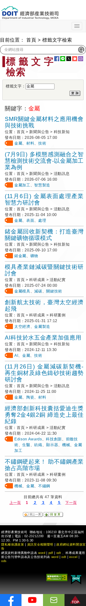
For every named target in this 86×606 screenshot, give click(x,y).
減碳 (38, 291)
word (55, 557)
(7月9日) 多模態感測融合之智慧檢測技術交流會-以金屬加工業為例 (44, 160)
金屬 (18, 143)
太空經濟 (22, 327)
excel (73, 557)
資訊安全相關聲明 (40, 544)
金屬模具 (22, 291)
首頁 (31, 40)
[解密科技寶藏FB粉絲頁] (11, 600)
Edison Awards (28, 439)
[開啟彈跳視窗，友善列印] (81, 58)
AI (16, 355)
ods (4, 561)
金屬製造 (42, 327)
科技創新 (54, 439)
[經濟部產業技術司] (29, 10)
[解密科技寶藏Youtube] (32, 600)
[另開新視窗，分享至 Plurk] (75, 58)
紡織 (38, 445)
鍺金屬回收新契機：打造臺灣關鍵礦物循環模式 (44, 234)
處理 (42, 220)
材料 (30, 143)
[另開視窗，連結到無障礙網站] (56, 577)
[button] (75, 600)
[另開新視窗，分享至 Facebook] (57, 58)
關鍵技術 (54, 291)
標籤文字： (16, 86)
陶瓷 (30, 397)
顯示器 (52, 445)
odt (58, 553)
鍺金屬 (20, 256)
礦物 (34, 256)
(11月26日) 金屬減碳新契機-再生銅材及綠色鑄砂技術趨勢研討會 (44, 373)
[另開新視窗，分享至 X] (69, 58)
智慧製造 (42, 185)
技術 (42, 143)
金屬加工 (22, 185)
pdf (50, 553)
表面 (30, 220)
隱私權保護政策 (12, 544)
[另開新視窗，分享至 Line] (63, 58)
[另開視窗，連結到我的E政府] (76, 579)
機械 (66, 445)
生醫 (26, 445)
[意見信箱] (53, 600)
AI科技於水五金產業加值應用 (43, 337)
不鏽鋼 (44, 486)
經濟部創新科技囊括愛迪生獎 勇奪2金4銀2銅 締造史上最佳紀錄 (44, 414)
